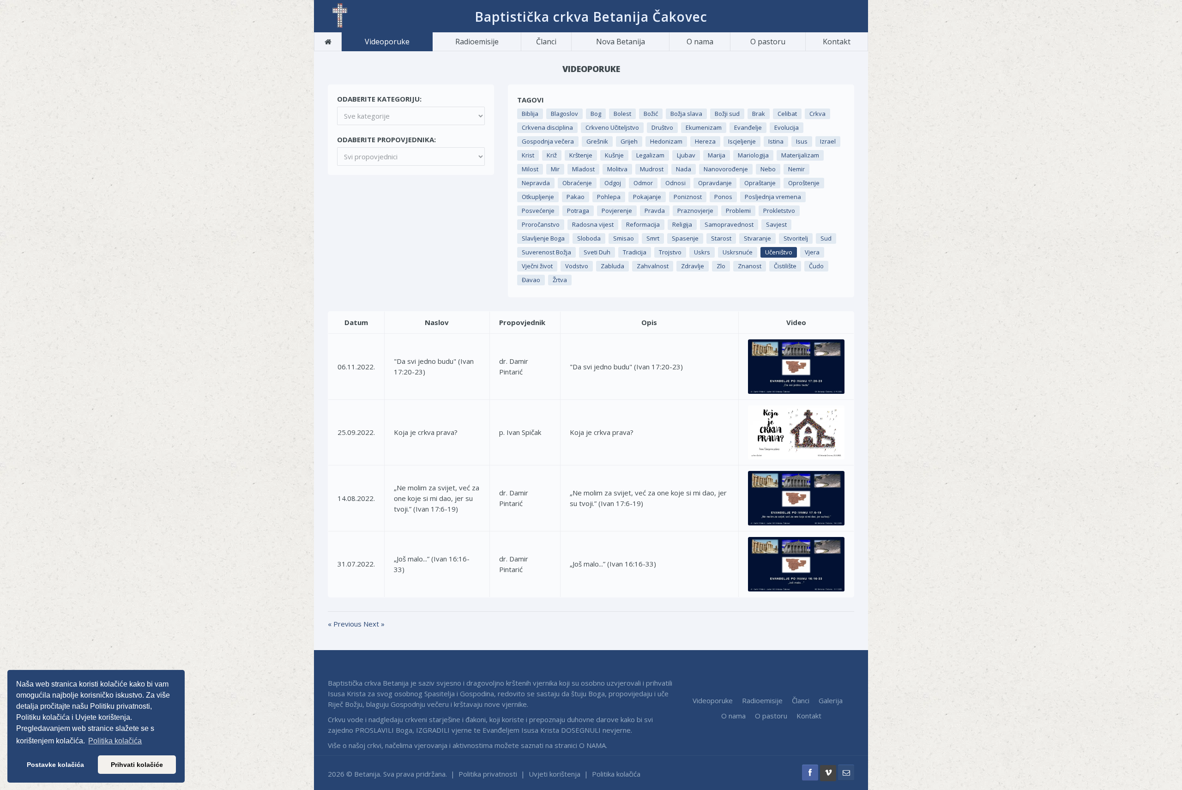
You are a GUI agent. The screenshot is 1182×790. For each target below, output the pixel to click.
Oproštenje (804, 183)
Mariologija (753, 155)
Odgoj (612, 183)
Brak (758, 113)
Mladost (583, 169)
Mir (555, 169)
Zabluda (612, 266)
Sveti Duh (597, 252)
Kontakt (836, 41)
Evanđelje (748, 127)
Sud (826, 238)
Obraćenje (577, 183)
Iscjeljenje (742, 141)
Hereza (705, 141)
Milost (530, 169)
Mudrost (651, 169)
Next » (374, 623)
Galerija (831, 700)
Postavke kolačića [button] (55, 764)
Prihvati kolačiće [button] (137, 764)
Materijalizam (800, 155)
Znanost (749, 266)
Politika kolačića (616, 773)
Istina (776, 141)
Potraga (578, 210)
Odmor (643, 183)
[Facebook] (810, 773)
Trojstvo (670, 252)
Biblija (530, 113)
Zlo (721, 266)
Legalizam (650, 155)
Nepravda (536, 183)
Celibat (787, 113)
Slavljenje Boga (543, 238)
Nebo (768, 169)
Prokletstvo (779, 210)
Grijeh (629, 141)
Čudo (816, 266)
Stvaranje (757, 238)
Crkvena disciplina (547, 127)
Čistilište (785, 266)
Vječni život (537, 266)
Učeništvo (778, 252)
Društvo (662, 127)
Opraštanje (760, 183)
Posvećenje (538, 210)
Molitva (617, 169)
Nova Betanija (620, 41)
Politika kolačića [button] (115, 741)
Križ (552, 155)
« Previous (345, 623)
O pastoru (767, 41)
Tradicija (634, 252)
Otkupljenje (538, 197)
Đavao (531, 280)
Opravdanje (715, 183)
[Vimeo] (828, 773)
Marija (716, 155)
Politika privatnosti (487, 773)
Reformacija (643, 224)
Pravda (655, 210)
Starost (721, 238)
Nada (683, 169)
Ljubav (686, 155)
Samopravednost (729, 224)
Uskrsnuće (738, 252)
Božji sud (727, 113)
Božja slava (686, 113)
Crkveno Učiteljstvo (612, 127)
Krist (528, 155)
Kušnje (614, 155)
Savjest (776, 224)
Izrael (828, 141)
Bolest (622, 113)
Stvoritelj (796, 238)
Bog (596, 113)
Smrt (652, 238)
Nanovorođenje (726, 169)
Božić (651, 113)
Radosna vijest (593, 224)
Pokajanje (647, 197)
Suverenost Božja (546, 252)
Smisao (623, 238)
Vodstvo (576, 266)
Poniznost (688, 197)
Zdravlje (692, 266)
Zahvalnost (653, 266)
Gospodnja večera (548, 141)
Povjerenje (617, 210)
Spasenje (685, 238)
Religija (682, 224)
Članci (546, 41)
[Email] (846, 773)
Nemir (796, 169)
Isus (802, 141)
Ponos (723, 197)
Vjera (812, 252)
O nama (700, 41)
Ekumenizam (704, 127)
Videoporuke (387, 41)
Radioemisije (477, 41)
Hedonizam (666, 141)
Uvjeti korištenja (554, 773)
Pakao (576, 197)
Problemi (738, 210)
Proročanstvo (541, 224)
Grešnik (597, 141)
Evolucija (786, 127)
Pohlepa (609, 197)
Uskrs (702, 252)
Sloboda (589, 238)
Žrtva (560, 280)
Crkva (817, 113)
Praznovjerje (695, 210)
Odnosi (675, 183)
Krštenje (580, 155)
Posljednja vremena (773, 197)
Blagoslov (564, 113)
